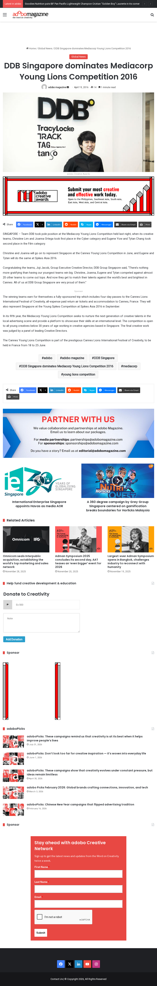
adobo (48, 358)
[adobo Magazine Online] (30, 15)
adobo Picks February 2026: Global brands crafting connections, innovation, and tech (87, 787)
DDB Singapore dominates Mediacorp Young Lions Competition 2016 (67, 366)
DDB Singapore (104, 358)
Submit (40, 932)
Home (32, 48)
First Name (42, 867)
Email (38, 897)
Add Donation (14, 639)
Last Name (41, 882)
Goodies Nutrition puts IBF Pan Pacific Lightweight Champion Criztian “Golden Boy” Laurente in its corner (82, 3)
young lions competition (79, 374)
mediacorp (130, 366)
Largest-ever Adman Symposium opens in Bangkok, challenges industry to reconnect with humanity (131, 561)
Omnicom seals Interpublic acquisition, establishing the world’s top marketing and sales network (25, 561)
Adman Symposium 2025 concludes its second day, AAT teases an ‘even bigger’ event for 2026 (78, 561)
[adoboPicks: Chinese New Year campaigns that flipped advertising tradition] (13, 810)
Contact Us (57, 979)
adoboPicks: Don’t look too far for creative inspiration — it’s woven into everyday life (86, 753)
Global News (45, 48)
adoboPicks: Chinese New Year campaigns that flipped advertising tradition (80, 804)
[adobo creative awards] (78, 195)
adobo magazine (57, 87)
